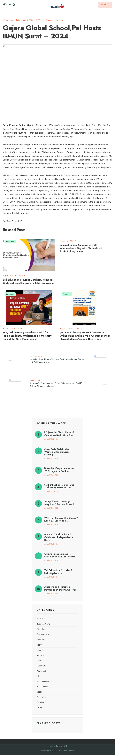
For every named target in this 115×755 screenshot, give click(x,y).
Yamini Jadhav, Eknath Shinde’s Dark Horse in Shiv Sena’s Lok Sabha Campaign (57, 359)
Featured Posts (49, 723)
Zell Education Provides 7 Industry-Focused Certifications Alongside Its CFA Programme (28, 281)
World (39, 707)
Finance (40, 640)
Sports (39, 692)
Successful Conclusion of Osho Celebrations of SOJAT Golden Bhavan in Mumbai (56, 383)
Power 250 (41, 671)
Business (41, 618)
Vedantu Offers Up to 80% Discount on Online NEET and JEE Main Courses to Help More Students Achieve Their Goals (85, 336)
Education (50, 20)
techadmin (15, 20)
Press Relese (42, 687)
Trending (40, 702)
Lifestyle (40, 650)
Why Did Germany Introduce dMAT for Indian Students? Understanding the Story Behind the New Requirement (27, 336)
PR (38, 676)
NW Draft (41, 666)
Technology (42, 697)
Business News (43, 624)
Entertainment (43, 634)
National (40, 655)
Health (39, 645)
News (39, 660)
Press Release (43, 681)
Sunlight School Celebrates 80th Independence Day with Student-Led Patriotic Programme (81, 248)
